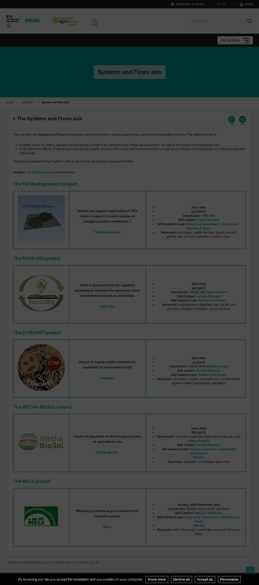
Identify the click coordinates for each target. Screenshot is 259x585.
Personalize (229, 579)
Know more (157, 579)
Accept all (205, 579)
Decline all (181, 579)
